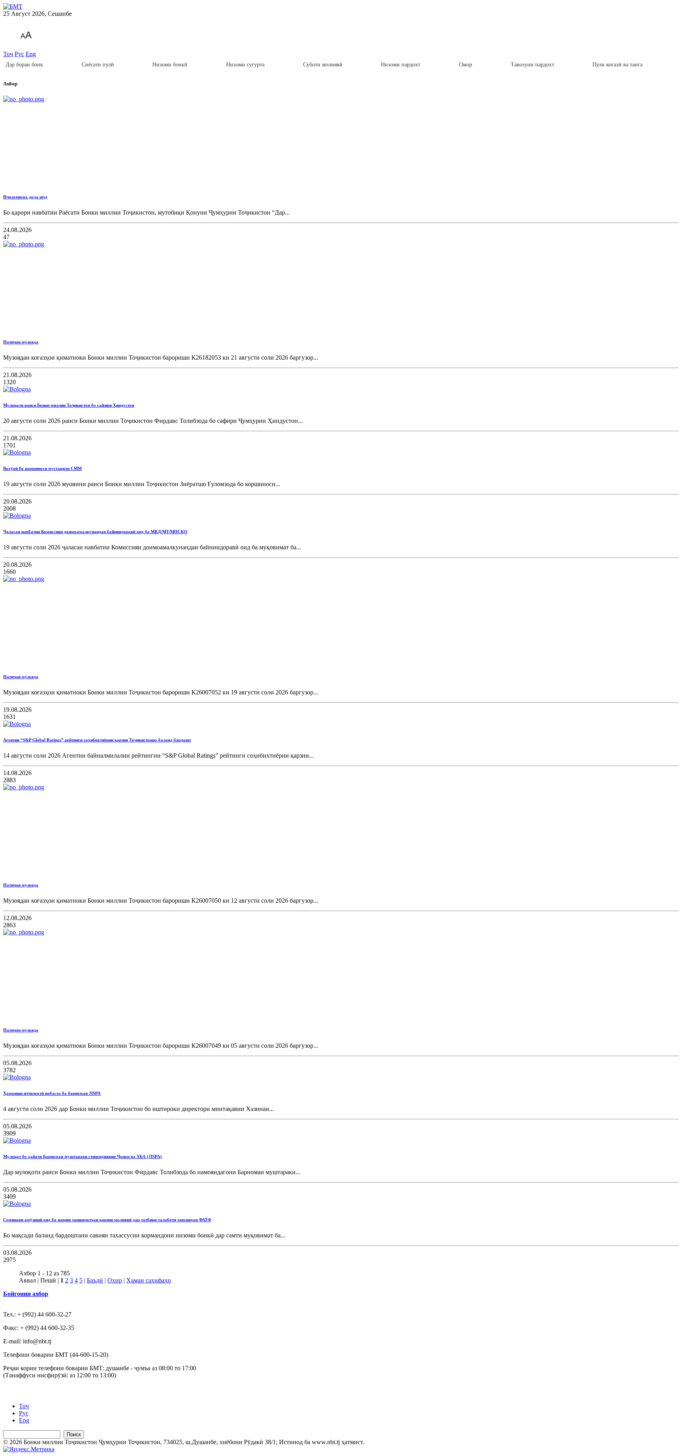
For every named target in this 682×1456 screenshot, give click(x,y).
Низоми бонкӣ (169, 65)
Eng (31, 54)
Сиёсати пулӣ (98, 65)
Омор (465, 65)
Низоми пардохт (400, 65)
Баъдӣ (95, 1280)
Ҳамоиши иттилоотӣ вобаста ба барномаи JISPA (52, 1093)
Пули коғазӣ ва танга (617, 65)
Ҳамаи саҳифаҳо (148, 1280)
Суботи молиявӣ (323, 65)
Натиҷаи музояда (20, 341)
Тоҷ (8, 54)
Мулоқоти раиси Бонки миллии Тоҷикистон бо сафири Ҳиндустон (68, 405)
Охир (114, 1280)
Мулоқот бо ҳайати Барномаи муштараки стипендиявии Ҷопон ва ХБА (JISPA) (82, 1156)
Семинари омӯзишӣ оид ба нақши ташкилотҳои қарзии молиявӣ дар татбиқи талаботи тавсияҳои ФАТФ (107, 1219)
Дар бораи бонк (24, 65)
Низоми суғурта (245, 65)
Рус (19, 54)
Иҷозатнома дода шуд (25, 196)
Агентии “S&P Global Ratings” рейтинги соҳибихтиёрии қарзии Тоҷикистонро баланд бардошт (97, 739)
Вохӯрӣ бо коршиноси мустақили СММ (42, 468)
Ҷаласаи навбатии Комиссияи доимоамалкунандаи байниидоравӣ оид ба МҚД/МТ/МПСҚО (95, 531)
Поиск (74, 1434)
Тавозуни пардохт (532, 65)
